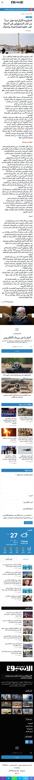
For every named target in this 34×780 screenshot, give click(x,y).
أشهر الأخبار (8, 559)
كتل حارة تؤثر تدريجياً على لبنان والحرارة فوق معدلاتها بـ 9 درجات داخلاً (11, 589)
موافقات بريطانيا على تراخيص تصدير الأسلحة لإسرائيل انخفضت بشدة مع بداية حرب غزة (9, 458)
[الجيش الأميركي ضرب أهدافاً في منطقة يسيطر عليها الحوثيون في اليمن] (27, 575)
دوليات (23, 14)
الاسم (30, 495)
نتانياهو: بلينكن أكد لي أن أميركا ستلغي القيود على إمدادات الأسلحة (17, 317)
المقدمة (30, 723)
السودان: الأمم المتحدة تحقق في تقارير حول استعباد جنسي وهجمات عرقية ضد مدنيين (25, 439)
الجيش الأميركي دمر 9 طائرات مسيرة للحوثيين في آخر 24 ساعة (12, 621)
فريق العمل (29, 731)
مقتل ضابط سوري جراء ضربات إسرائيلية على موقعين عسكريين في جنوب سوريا (13, 614)
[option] (17, 315)
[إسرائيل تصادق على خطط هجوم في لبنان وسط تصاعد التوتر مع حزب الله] (28, 638)
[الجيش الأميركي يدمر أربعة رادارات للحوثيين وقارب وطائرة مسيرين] (28, 697)
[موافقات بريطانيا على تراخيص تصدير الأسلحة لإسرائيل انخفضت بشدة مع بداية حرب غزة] (8, 450)
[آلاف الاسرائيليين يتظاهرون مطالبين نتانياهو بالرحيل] (17, 697)
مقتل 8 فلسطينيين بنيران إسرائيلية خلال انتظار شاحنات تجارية (12, 652)
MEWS (18, 768)
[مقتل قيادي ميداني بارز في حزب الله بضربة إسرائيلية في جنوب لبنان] (28, 711)
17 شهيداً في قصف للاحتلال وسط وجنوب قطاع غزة (13, 644)
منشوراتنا (30, 729)
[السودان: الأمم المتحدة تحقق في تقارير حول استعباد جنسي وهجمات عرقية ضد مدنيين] (25, 432)
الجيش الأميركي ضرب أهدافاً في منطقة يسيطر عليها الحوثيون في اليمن (11, 573)
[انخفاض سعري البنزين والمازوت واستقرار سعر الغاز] (27, 598)
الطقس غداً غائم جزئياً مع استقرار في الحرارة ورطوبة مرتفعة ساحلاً (12, 565)
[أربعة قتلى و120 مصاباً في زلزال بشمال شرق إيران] (25, 412)
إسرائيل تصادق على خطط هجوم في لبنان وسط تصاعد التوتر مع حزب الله (13, 637)
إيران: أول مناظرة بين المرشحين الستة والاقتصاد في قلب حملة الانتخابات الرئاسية (9, 421)
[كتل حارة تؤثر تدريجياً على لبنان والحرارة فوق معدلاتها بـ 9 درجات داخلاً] (27, 590)
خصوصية (22, 771)
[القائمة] (2, 2)
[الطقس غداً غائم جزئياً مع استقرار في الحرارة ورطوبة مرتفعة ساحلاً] (27, 567)
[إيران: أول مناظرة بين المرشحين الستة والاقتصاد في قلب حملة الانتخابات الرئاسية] (8, 412)
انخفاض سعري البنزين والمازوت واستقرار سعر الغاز (13, 597)
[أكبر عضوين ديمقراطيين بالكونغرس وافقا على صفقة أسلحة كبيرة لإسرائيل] (25, 450)
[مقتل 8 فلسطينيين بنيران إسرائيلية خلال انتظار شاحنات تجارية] (28, 654)
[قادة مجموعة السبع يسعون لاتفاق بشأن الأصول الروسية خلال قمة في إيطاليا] (17, 704)
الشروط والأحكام (14, 771)
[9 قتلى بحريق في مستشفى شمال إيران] (8, 432)
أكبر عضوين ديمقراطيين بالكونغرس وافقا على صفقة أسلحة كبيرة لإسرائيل (26, 457)
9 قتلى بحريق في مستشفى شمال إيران (9, 439)
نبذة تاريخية (29, 726)
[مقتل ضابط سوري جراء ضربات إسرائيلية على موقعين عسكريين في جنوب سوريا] (28, 615)
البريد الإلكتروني (27, 502)
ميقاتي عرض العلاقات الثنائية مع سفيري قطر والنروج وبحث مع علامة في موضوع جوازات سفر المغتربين (12, 581)
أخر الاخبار (26, 559)
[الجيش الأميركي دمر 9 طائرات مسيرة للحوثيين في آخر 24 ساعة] (28, 623)
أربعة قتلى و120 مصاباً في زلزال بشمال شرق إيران (26, 418)
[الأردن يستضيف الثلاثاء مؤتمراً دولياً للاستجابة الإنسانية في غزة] (6, 711)
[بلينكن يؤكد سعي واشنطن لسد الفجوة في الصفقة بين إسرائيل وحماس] (6, 697)
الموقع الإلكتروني (28, 508)
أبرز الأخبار (17, 312)
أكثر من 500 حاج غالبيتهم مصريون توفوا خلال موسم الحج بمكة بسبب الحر (12, 629)
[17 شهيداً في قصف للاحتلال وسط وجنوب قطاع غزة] (28, 646)
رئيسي (27, 17)
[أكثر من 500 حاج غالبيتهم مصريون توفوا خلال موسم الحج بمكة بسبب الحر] (28, 631)
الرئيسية (28, 14)
